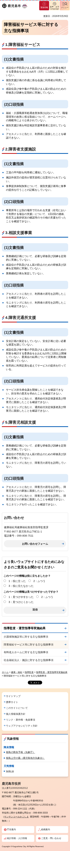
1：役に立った (17, 581)
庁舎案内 (11, 829)
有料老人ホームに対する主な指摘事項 (26, 652)
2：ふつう (39, 581)
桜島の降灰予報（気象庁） (20, 752)
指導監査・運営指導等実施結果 (25, 628)
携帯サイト (12, 702)
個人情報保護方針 (15, 714)
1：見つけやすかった (21, 596)
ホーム (5, 672)
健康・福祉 (16, 672)
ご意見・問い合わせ (51, 838)
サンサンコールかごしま (16, 816)
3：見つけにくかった (21, 601)
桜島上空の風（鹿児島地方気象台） (25, 758)
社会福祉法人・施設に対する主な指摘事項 (28, 660)
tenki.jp (10, 771)
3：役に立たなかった (21, 585)
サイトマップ (13, 696)
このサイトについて (17, 708)
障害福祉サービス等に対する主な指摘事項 (28, 644)
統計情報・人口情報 (17, 838)
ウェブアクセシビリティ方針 (22, 725)
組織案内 (45, 829)
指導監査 (29, 672)
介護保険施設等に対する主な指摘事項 (26, 636)
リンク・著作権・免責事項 (20, 719)
